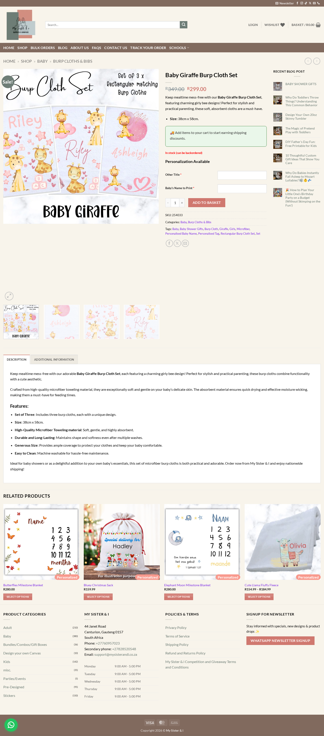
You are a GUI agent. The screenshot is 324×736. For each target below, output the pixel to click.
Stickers (9, 695)
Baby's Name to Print (179, 188)
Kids (6, 661)
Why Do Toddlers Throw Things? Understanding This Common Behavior (302, 101)
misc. (7, 670)
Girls (232, 229)
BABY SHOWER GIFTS (300, 84)
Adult (7, 627)
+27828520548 (124, 649)
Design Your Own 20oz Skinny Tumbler (301, 116)
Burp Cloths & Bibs (72, 61)
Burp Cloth (211, 229)
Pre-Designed (13, 687)
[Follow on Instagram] (301, 3)
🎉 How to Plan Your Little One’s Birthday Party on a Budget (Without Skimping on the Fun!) (302, 197)
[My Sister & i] (21, 24)
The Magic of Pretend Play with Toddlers (300, 130)
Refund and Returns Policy (185, 653)
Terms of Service (177, 636)
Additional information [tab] (54, 359)
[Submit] (183, 25)
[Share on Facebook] (169, 243)
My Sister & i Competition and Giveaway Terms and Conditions (200, 664)
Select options (18, 596)
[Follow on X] (310, 3)
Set (258, 233)
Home (8, 48)
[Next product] (308, 61)
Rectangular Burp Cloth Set (238, 233)
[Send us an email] (314, 3)
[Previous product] (316, 61)
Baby (42, 61)
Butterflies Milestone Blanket (23, 585)
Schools (177, 48)
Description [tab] (16, 359)
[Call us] (318, 3)
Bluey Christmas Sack (98, 585)
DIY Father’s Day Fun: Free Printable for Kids (301, 143)
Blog (62, 48)
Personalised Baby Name (181, 233)
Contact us (115, 48)
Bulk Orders (43, 48)
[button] (285, 3)
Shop (22, 48)
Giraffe (223, 229)
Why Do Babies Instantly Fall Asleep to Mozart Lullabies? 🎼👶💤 (302, 176)
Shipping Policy (176, 644)
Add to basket (207, 203)
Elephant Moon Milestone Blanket (187, 585)
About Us (80, 48)
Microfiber (243, 229)
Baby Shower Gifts (191, 229)
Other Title (173, 174)
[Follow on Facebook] (297, 3)
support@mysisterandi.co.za (115, 654)
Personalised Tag (208, 233)
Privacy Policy (175, 627)
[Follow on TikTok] (306, 3)
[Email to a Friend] (185, 243)
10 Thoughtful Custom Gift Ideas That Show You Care (302, 159)
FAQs (96, 48)
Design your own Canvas (22, 653)
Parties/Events (14, 678)
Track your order (148, 48)
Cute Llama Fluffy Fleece (261, 585)
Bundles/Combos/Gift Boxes (25, 644)
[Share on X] (177, 243)
